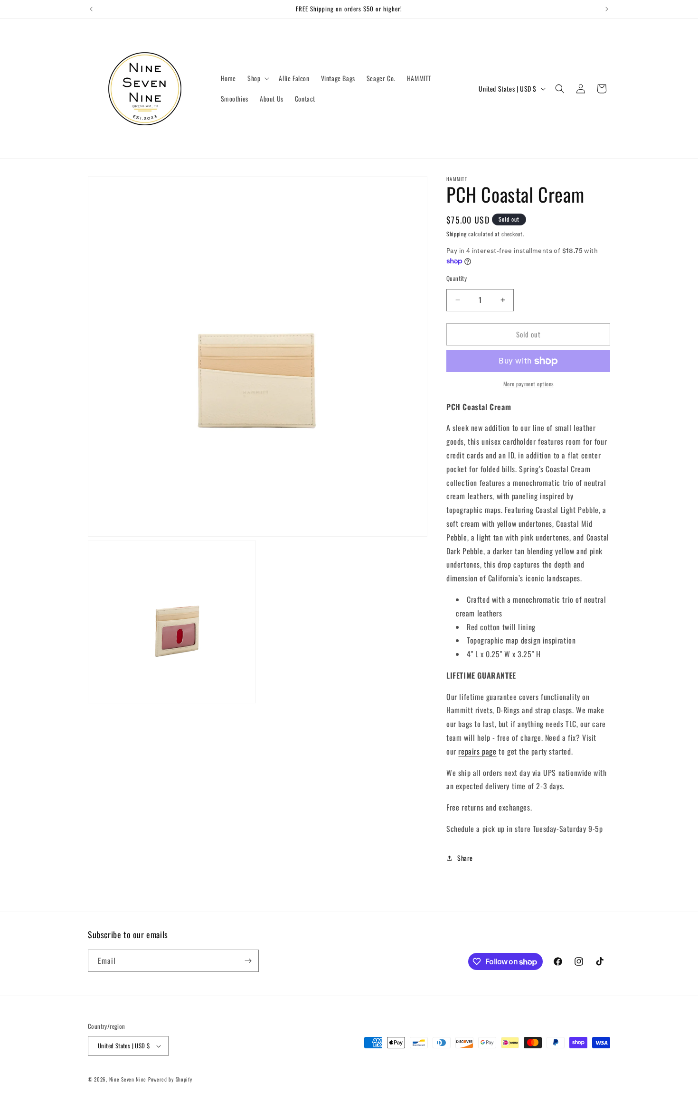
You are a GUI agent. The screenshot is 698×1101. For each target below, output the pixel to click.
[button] (257, 78)
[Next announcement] (606, 9)
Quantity (456, 278)
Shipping (456, 234)
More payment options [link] (528, 384)
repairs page (477, 751)
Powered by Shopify (170, 1079)
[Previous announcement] (91, 9)
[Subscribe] (247, 961)
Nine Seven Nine (128, 1079)
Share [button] (465, 858)
